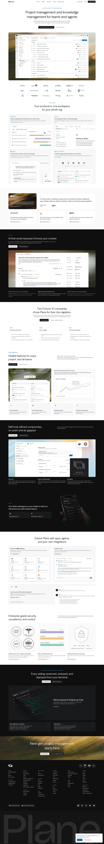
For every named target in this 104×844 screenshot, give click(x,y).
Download (70, 775)
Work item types (26, 773)
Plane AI (10, 775)
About (84, 780)
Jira (53, 786)
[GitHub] (82, 805)
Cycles (24, 777)
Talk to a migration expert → (57, 320)
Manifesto (84, 786)
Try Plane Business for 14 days (46, 27)
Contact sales (80, 1)
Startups (39, 792)
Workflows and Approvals (28, 778)
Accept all (80, 839)
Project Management (12, 772)
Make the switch (86, 788)
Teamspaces (25, 785)
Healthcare (55, 773)
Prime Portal (10, 784)
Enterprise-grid (41, 775)
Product (39, 779)
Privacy (84, 773)
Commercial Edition (12, 781)
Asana (54, 788)
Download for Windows (28, 805)
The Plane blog (71, 772)
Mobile (69, 777)
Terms (84, 772)
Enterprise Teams (41, 796)
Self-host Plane (12, 435)
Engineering (40, 788)
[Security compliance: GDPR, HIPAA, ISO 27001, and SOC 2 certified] (87, 766)
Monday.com (55, 789)
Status (69, 784)
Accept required (87, 839)
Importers (25, 793)
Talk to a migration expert (57, 753)
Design (39, 786)
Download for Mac (15, 805)
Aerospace (55, 772)
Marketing (40, 783)
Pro (38, 772)
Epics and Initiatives (27, 780)
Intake (24, 775)
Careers (84, 778)
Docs (69, 781)
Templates (25, 794)
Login (85, 1)
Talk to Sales (85, 789)
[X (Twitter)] (86, 805)
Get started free (92, 1)
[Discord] (90, 805)
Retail (54, 777)
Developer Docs (71, 783)
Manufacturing (55, 778)
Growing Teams (41, 794)
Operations (40, 781)
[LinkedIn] (78, 805)
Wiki (9, 773)
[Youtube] (94, 805)
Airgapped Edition (11, 783)
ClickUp (54, 793)
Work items (25, 772)
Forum (69, 786)
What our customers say (87, 793)
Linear (54, 791)
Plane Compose (11, 777)
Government (55, 775)
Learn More (63, 706)
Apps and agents (26, 791)
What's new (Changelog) (72, 773)
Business (40, 773)
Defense (54, 780)
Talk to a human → (60, 27)
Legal (84, 777)
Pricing (54, 1)
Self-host (61, 1)
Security (84, 775)
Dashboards (25, 783)
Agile (39, 784)
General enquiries (86, 791)
